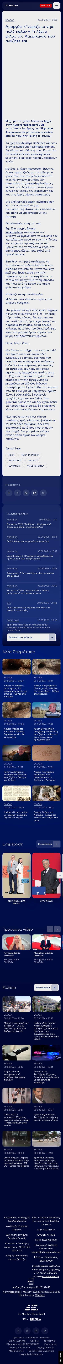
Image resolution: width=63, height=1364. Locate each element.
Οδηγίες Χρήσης (16, 1340)
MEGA (11, 455)
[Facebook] (9, 493)
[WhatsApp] (26, 493)
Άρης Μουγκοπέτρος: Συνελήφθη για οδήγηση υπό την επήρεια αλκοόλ (46, 1117)
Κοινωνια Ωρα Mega (17, 902)
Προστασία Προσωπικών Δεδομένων (31, 1337)
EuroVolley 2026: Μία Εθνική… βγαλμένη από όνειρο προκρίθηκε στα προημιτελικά (29, 525)
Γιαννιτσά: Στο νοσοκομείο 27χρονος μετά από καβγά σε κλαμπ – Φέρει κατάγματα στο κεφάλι (16, 1120)
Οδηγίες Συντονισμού (20, 1347)
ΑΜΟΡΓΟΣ (33, 460)
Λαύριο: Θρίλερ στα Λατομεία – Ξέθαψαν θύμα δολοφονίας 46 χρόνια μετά (14, 732)
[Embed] (43, 493)
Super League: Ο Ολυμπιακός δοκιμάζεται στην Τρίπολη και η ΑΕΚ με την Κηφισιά (30, 557)
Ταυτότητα (49, 1340)
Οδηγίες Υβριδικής (45, 1347)
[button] (56, 5)
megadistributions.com (31, 1354)
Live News (46, 901)
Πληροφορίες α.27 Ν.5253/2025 (22, 1344)
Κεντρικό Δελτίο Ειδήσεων (12, 954)
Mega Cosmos (16, 1351)
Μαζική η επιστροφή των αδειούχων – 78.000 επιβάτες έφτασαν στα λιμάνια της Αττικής (16, 1027)
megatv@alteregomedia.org (46, 1252)
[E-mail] (34, 493)
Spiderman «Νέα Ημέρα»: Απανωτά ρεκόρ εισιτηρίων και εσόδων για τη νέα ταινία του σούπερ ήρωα (28, 627)
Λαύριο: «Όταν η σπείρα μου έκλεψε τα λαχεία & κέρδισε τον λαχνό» (15, 815)
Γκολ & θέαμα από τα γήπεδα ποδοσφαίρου (28, 541)
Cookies (34, 1340)
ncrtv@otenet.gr (50, 1276)
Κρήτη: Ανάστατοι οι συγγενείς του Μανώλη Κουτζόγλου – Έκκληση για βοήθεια (15, 776)
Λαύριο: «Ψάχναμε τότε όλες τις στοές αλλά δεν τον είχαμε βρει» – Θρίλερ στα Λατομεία (46, 689)
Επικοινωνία (50, 1344)
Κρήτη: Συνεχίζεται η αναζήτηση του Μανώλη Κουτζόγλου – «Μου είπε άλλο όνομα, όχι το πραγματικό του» (46, 734)
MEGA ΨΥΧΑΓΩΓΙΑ (30, 455)
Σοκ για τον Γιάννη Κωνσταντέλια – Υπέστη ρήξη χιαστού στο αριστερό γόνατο (28, 591)
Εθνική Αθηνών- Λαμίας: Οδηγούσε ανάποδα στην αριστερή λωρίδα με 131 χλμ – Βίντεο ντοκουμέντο (16, 1161)
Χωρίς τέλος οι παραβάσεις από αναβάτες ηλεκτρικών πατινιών (14, 1075)
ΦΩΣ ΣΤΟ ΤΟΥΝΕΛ (35, 466)
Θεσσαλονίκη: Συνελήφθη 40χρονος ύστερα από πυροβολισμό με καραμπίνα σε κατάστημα (46, 1077)
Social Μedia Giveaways (41, 1351)
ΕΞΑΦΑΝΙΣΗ (14, 466)
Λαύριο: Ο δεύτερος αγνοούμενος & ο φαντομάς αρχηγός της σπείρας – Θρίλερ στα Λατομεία (15, 691)
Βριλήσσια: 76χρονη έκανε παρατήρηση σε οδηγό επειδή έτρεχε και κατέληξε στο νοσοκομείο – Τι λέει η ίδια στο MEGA (46, 1163)
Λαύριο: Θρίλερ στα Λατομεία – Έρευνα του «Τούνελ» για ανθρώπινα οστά (46, 816)
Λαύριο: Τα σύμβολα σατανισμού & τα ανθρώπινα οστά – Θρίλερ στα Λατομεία (44, 776)
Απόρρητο (60, 1357)
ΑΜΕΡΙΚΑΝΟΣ (15, 460)
